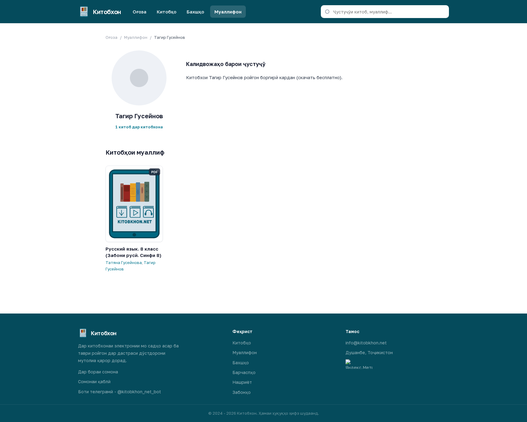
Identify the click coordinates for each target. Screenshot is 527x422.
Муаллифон (228, 11)
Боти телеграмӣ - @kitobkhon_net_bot (119, 391)
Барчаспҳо (244, 372)
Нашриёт (242, 382)
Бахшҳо (195, 11)
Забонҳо (241, 392)
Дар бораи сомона (98, 371)
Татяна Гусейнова (124, 262)
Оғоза (139, 11)
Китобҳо (166, 11)
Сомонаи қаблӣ (94, 381)
